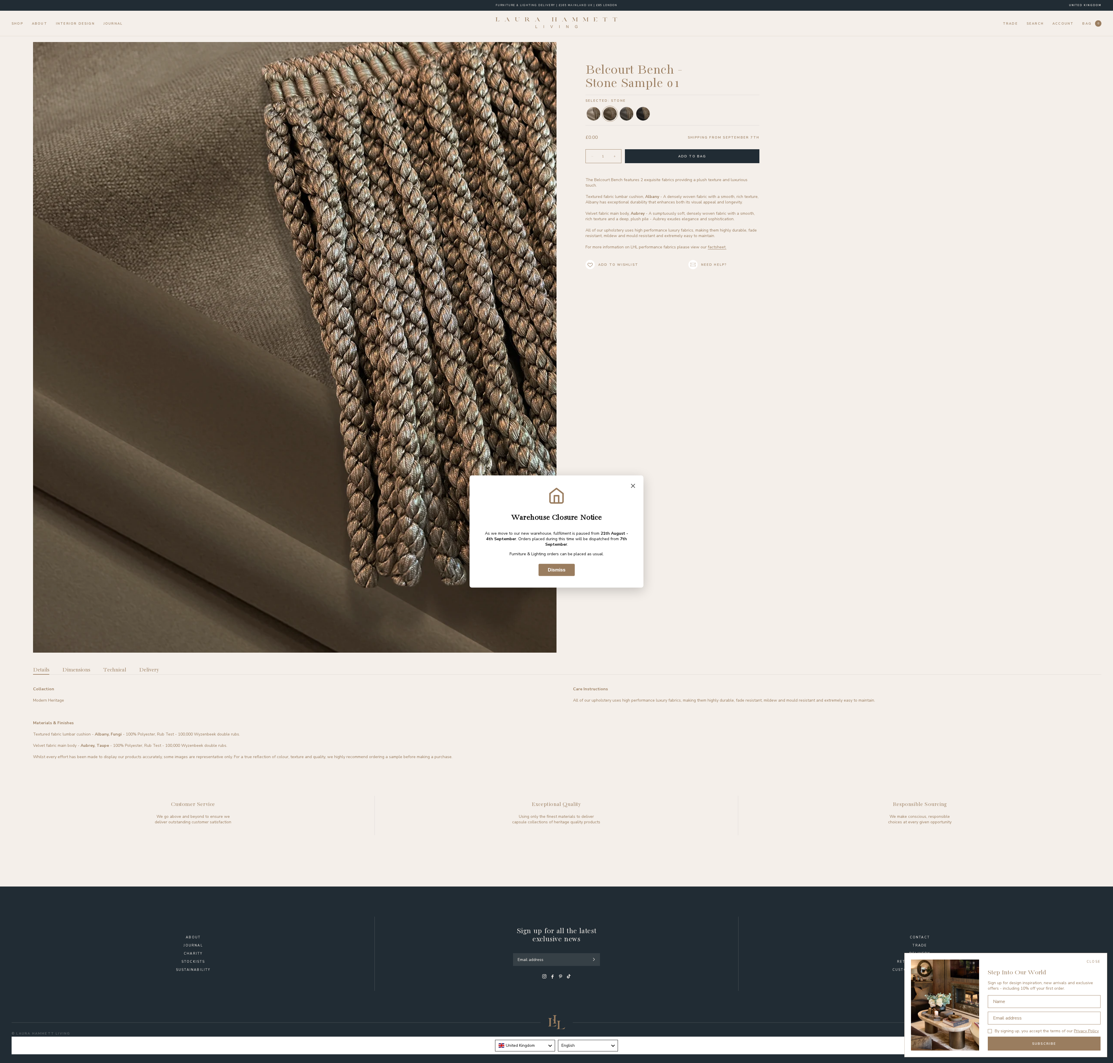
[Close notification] (633, 486)
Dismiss (556, 569)
